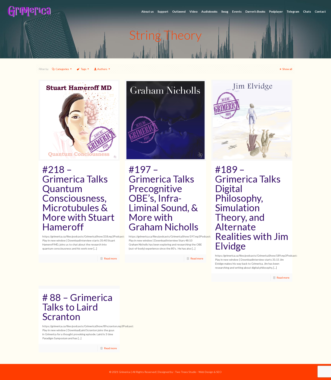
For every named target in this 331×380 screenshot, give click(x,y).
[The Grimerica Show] (28, 11)
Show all (287, 69)
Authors (102, 69)
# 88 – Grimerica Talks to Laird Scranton (77, 307)
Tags (83, 69)
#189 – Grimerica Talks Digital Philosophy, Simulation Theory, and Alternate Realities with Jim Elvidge (251, 208)
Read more (110, 258)
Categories (62, 69)
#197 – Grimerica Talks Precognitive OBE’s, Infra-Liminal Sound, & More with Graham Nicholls (163, 198)
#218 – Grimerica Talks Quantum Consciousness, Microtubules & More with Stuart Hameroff (78, 198)
